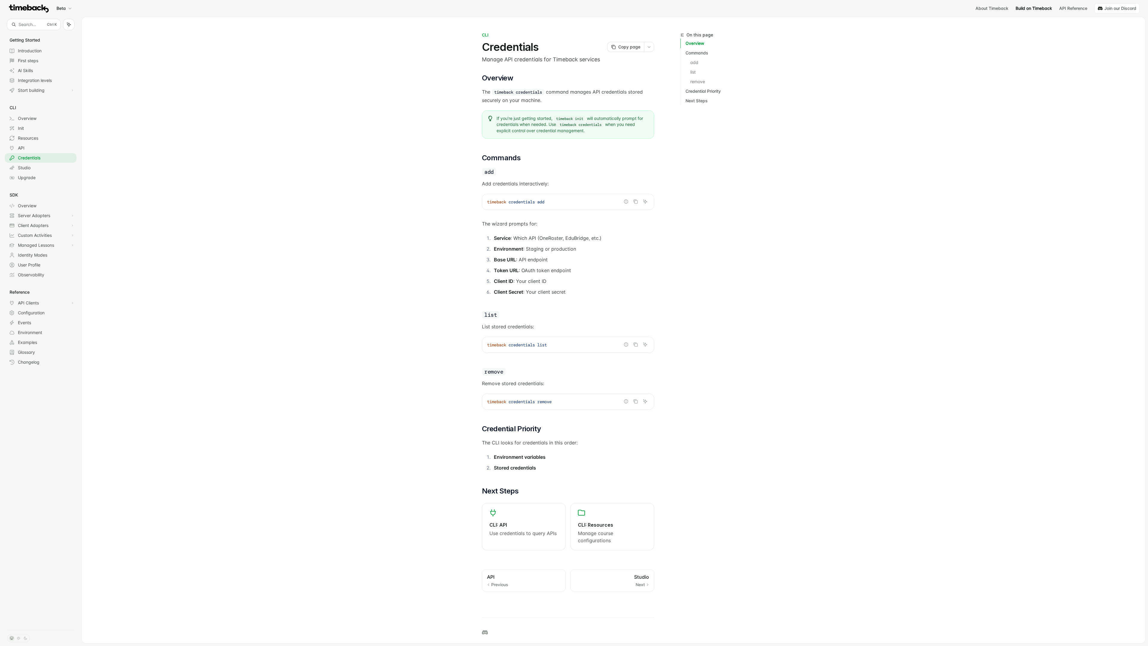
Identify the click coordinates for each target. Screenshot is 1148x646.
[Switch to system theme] (12, 638)
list (693, 71)
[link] (524, 526)
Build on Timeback (1034, 8)
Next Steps (697, 100)
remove (697, 81)
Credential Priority (703, 91)
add (694, 62)
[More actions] (649, 47)
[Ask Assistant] (645, 201)
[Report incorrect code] (626, 201)
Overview (695, 43)
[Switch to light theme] (19, 638)
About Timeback (992, 8)
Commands (697, 52)
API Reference (1073, 8)
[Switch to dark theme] (25, 638)
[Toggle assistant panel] (68, 24)
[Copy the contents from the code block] (635, 201)
